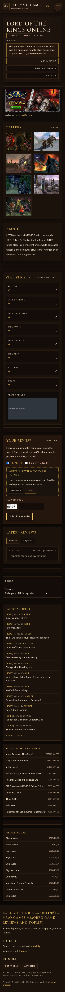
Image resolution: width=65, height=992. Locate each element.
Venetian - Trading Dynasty (19, 883)
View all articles (15, 735)
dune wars (11, 851)
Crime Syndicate (14, 889)
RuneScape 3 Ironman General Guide (24, 720)
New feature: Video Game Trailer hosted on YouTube (28, 678)
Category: (10, 593)
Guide (10, 716)
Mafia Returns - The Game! (19, 754)
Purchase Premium (45, 68)
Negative (28, 540)
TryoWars (11, 857)
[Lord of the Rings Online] (32, 100)
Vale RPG (10, 805)
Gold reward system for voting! (22, 657)
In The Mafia (12, 767)
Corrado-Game (13, 792)
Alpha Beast (12, 844)
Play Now (51, 75)
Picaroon (28, 644)
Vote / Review (48, 61)
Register (16, 490)
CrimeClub (11, 896)
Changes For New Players (19, 667)
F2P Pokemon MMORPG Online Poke (24, 786)
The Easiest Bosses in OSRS (20, 729)
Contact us (12, 966)
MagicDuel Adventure (17, 760)
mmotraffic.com (24, 115)
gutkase (28, 706)
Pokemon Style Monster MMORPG (23, 773)
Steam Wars (12, 838)
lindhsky (28, 663)
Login (30, 490)
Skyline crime (13, 870)
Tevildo (28, 634)
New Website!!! (13, 628)
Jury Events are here (16, 618)
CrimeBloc (11, 864)
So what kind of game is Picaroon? (23, 700)
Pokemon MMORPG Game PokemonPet (26, 812)
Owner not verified (19, 35)
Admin (27, 614)
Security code (14, 500)
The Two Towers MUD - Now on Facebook (27, 638)
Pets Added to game (16, 710)
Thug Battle (12, 799)
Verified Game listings (17, 690)
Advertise (30, 966)
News (9, 614)
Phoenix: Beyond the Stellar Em (22, 780)
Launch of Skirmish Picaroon (20, 647)
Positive (13, 540)
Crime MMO (12, 877)
